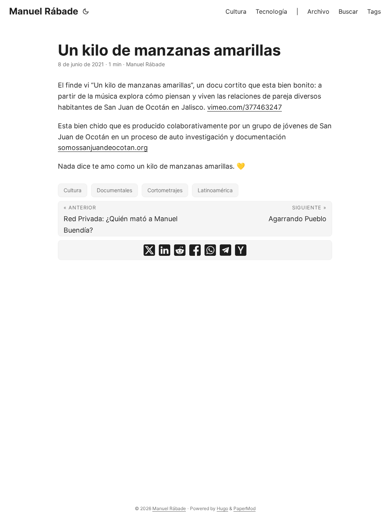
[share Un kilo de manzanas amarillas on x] (149, 250)
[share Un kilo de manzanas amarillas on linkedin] (164, 250)
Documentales (114, 190)
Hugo (222, 508)
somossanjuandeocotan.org (103, 148)
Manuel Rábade (43, 11)
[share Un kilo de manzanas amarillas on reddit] (179, 250)
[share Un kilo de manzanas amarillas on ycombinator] (240, 250)
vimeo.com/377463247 (244, 107)
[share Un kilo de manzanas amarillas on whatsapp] (210, 250)
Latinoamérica (215, 190)
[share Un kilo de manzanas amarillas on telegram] (225, 250)
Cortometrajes (164, 190)
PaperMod (244, 508)
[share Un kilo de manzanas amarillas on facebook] (195, 250)
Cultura (73, 190)
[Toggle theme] (85, 11)
